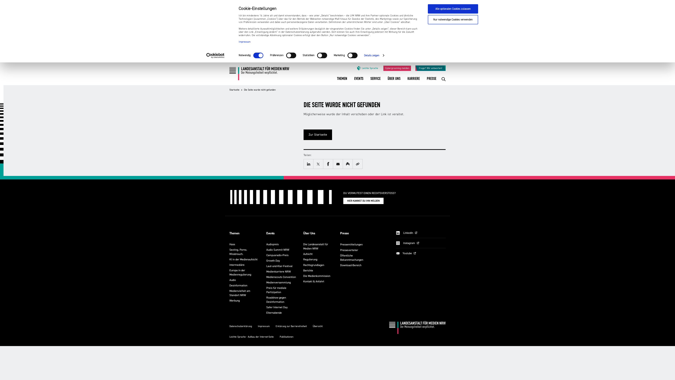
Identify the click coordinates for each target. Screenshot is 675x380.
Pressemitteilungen (351, 244)
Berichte (308, 270)
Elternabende (274, 313)
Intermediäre (237, 265)
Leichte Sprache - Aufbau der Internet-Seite (251, 336)
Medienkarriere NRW (278, 271)
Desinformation (238, 285)
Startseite (234, 89)
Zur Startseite (318, 135)
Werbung (234, 300)
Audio (232, 280)
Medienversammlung (278, 282)
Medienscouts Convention (281, 277)
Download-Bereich (350, 265)
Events (270, 233)
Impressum (245, 41)
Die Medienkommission (316, 276)
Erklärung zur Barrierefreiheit (291, 326)
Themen (234, 233)
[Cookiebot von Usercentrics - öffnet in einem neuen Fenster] (215, 55)
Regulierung (310, 259)
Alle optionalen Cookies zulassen (453, 9)
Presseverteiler (349, 250)
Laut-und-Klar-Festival (279, 266)
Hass (232, 244)
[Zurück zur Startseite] (259, 75)
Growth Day (273, 260)
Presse (344, 233)
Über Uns (309, 233)
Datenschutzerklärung (240, 326)
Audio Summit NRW (277, 250)
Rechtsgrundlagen (313, 265)
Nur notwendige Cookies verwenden (453, 19)
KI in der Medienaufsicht (243, 259)
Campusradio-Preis (277, 255)
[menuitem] (342, 81)
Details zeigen (371, 55)
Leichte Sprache (370, 68)
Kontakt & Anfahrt (313, 281)
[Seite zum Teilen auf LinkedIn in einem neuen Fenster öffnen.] (308, 164)
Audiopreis (272, 244)
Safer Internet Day (277, 307)
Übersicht (318, 326)
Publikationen (286, 336)
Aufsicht (308, 254)
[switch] (291, 55)
